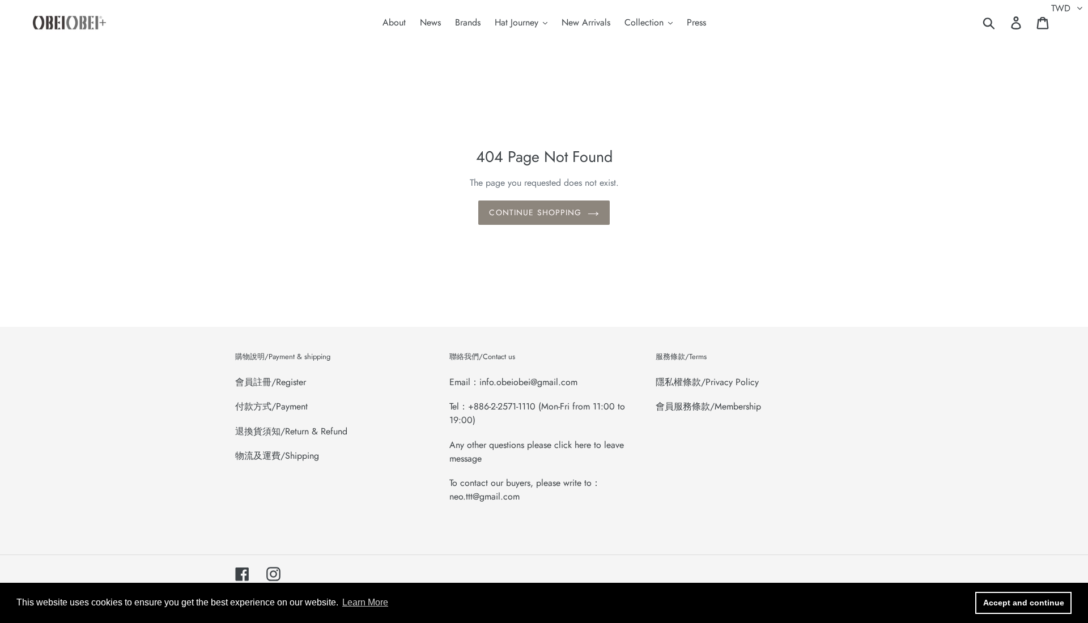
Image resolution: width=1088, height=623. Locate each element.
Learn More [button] (365, 602)
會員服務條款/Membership (708, 406)
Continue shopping (535, 212)
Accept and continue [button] (1023, 602)
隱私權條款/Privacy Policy (707, 382)
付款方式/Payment (271, 406)
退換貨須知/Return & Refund (291, 431)
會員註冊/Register (270, 382)
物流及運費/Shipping (277, 455)
